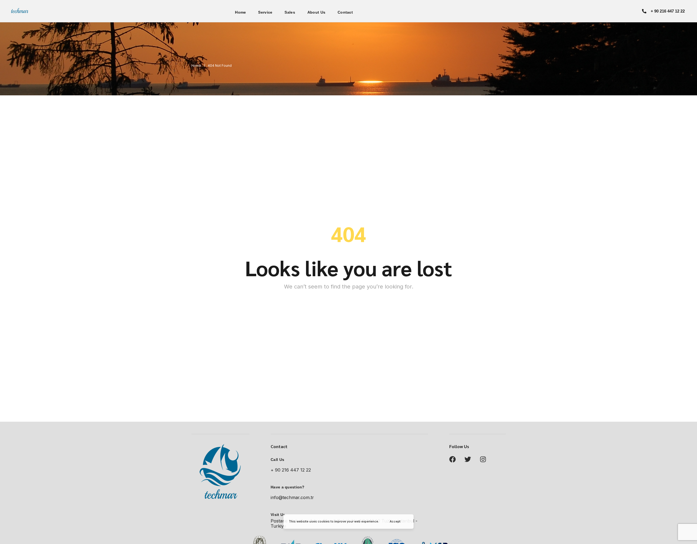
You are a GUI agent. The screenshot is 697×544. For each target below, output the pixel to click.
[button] (663, 11)
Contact (345, 12)
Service (265, 12)
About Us (316, 12)
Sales (290, 12)
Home (240, 12)
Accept (395, 521)
